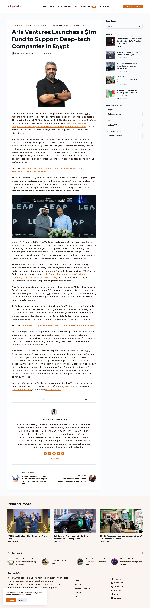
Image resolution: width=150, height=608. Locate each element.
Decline (21, 600)
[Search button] (140, 26)
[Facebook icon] (45, 453)
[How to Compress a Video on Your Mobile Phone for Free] (80, 561)
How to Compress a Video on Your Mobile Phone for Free (96, 561)
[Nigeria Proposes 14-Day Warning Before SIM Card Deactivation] (110, 93)
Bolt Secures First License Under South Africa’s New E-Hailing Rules (128, 66)
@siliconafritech (70, 386)
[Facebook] (22, 400)
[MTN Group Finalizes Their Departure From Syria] (110, 55)
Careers (78, 597)
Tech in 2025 (104, 6)
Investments (88, 6)
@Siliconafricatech (21, 389)
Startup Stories (64, 6)
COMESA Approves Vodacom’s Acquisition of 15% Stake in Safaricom (129, 79)
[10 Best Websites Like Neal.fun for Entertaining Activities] (10, 561)
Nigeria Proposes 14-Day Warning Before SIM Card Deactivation (127, 92)
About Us (78, 584)
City (108, 121)
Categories (110, 110)
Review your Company (133, 6)
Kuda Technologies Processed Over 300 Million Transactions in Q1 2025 (59, 325)
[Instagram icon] (58, 453)
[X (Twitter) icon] (54, 453)
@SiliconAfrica (53, 389)
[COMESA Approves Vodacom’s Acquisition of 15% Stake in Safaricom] (110, 80)
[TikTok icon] (62, 453)
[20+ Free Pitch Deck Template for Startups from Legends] (114, 561)
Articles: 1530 (54, 458)
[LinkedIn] (85, 400)
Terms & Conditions (83, 588)
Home (43, 6)
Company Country (113, 131)
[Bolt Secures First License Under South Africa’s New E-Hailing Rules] (110, 66)
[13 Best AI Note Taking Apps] (45, 561)
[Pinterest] (64, 400)
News (76, 6)
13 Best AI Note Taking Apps (60, 561)
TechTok (52, 6)
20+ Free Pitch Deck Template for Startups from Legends (131, 561)
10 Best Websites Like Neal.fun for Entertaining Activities (26, 561)
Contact (78, 592)
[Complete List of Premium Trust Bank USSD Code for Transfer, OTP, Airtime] (110, 41)
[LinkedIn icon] (49, 453)
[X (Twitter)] (43, 400)
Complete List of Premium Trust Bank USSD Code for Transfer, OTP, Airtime (129, 41)
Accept (11, 600)
